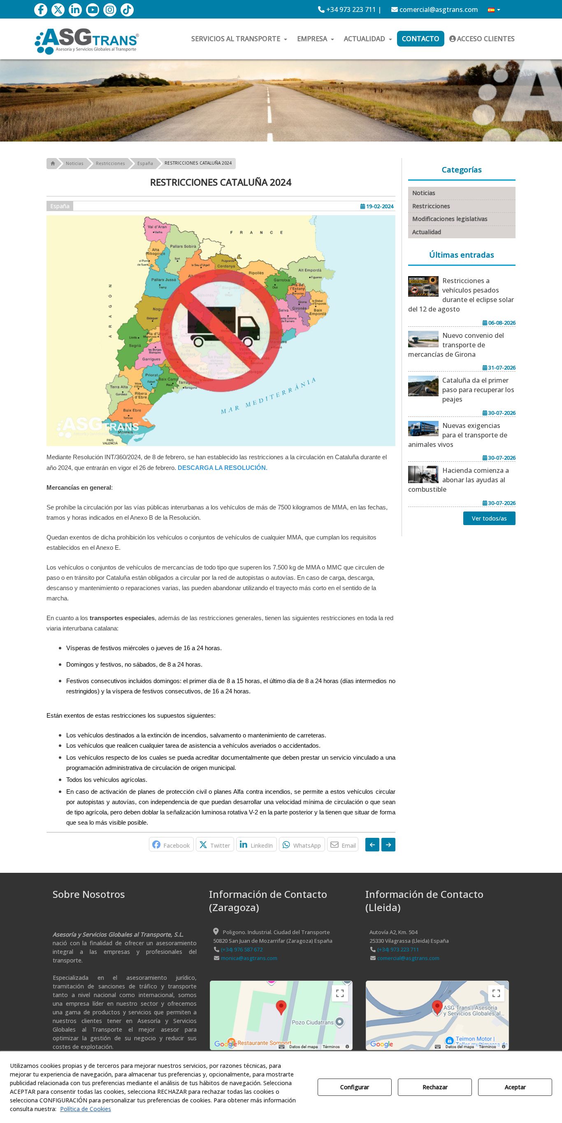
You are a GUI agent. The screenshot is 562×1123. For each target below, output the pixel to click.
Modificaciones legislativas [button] (450, 219)
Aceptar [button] (515, 1087)
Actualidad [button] (426, 232)
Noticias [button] (423, 193)
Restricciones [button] (431, 206)
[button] (40, 9)
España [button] (60, 206)
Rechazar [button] (435, 1087)
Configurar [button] (354, 1087)
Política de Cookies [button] (85, 1109)
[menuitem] (349, 9)
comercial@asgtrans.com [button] (438, 9)
